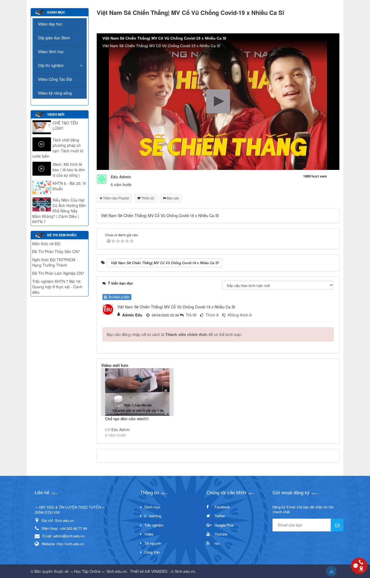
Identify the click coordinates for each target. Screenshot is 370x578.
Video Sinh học (51, 51)
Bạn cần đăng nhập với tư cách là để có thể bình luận (174, 334)
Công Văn (152, 552)
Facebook (222, 506)
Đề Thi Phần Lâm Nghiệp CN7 (58, 273)
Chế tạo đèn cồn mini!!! (127, 418)
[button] (218, 101)
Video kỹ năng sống (55, 93)
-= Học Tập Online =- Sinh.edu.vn (98, 571)
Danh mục (152, 506)
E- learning (152, 515)
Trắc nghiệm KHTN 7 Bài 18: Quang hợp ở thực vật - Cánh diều (57, 287)
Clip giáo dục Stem (54, 37)
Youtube (221, 534)
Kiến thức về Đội (46, 243)
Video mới (55, 114)
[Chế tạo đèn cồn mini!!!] (137, 392)
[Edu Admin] (102, 178)
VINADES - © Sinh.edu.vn (173, 571)
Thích (210, 315)
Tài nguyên (152, 543)
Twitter (220, 515)
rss (217, 543)
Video (148, 534)
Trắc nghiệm (154, 525)
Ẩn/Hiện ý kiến (118, 297)
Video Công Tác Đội (55, 79)
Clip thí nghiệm (51, 65)
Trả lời (191, 315)
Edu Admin (120, 429)
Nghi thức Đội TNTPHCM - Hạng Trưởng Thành (55, 262)
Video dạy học (50, 24)
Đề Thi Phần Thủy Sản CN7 (56, 251)
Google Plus (224, 525)
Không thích (238, 315)
